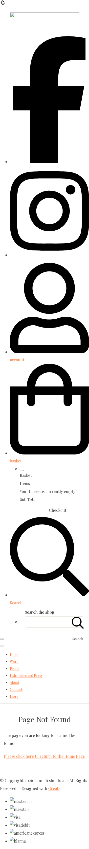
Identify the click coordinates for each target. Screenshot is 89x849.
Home (14, 654)
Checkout (57, 510)
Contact (16, 689)
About (14, 682)
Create (54, 788)
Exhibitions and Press (26, 675)
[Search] (78, 622)
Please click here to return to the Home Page (44, 756)
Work (14, 661)
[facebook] (49, 161)
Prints (14, 668)
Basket (31, 510)
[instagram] (49, 254)
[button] (2, 3)
